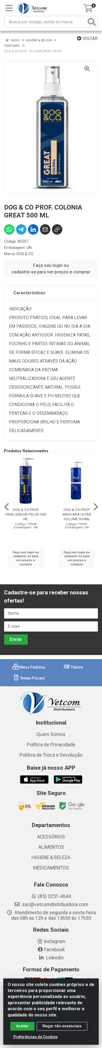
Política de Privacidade (51, 744)
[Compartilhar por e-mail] (45, 229)
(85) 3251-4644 (54, 896)
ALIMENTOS (51, 847)
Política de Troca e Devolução (51, 755)
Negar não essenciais (62, 1026)
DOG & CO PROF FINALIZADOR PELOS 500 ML (26, 514)
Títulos (76, 667)
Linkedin (54, 957)
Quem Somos (51, 734)
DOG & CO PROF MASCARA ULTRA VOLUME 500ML (77, 514)
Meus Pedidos (32, 667)
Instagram (54, 941)
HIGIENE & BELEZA (51, 857)
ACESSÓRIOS (51, 837)
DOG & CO (25, 254)
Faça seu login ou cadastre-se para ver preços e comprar (51, 269)
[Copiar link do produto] (57, 229)
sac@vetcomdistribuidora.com (54, 904)
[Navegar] (6, 507)
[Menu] (9, 8)
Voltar (89, 38)
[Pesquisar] (91, 21)
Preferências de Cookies (35, 1037)
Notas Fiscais (32, 678)
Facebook (54, 949)
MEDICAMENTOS (51, 868)
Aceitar (22, 1026)
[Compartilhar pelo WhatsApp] (9, 229)
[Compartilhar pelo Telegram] (21, 229)
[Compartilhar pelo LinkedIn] (33, 229)
